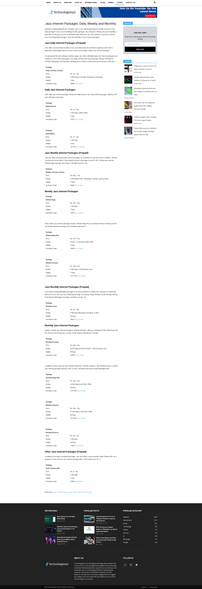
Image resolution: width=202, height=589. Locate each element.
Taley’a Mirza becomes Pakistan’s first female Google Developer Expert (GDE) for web (145, 131)
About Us (57, 2)
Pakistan (68, 2)
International (91, 2)
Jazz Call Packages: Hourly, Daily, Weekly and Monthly (72, 492)
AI (123, 536)
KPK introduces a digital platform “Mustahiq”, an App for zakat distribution (107, 529)
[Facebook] (125, 565)
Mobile (111, 2)
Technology (127, 527)
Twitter (125, 530)
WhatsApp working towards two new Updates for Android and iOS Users (145, 91)
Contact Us (130, 2)
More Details (79, 83)
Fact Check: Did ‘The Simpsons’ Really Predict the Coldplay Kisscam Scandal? (144, 106)
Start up (78, 2)
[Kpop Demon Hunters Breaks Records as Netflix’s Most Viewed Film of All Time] (50, 540)
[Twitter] (136, 565)
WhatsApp (126, 539)
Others (120, 2)
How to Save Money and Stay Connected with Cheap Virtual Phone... (106, 540)
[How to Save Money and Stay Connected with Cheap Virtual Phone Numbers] (89, 540)
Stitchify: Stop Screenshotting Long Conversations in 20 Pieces (67, 529)
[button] (154, 2)
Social (102, 2)
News (48, 2)
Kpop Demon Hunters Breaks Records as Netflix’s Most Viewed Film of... (67, 539)
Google (125, 542)
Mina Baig (138, 72)
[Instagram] (131, 565)
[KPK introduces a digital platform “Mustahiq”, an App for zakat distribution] (89, 530)
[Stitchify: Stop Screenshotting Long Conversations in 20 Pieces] (50, 529)
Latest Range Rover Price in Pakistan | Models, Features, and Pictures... (105, 519)
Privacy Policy (153, 587)
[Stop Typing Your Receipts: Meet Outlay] (50, 519)
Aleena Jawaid (130, 98)
